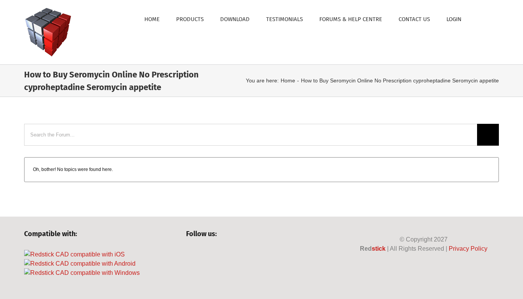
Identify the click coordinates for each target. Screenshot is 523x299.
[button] (480, 18)
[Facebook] (189, 254)
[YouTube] (215, 254)
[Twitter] (202, 254)
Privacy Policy (468, 248)
